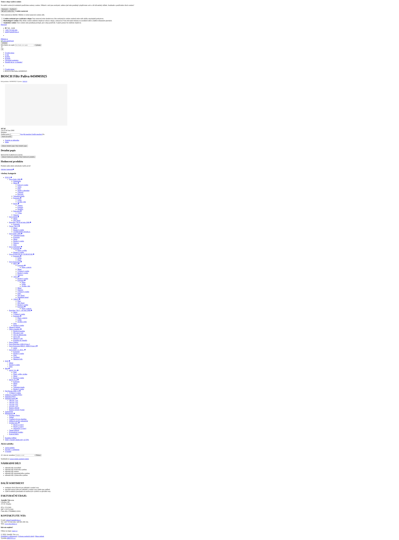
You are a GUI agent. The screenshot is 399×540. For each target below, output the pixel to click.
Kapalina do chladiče (20, 340)
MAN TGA (13, 380)
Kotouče (20, 207)
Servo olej (16, 337)
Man (6, 368)
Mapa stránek (39, 536)
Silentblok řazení (22, 297)
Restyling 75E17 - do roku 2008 (20, 310)
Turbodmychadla (18, 196)
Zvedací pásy (13, 423)
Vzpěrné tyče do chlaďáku (17, 419)
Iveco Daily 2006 (15, 179)
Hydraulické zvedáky (16, 432)
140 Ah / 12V (13, 402)
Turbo (19, 187)
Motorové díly (18, 359)
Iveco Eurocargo (14, 262)
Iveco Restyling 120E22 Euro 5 (19, 344)
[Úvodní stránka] (7, 41)
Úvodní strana (9, 53)
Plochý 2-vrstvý (18, 426)
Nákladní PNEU (10, 397)
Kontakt (7, 58)
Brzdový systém (18, 230)
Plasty (19, 260)
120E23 (16, 299)
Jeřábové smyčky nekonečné (18, 421)
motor (15, 348)
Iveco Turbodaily (15, 247)
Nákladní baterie (10, 398)
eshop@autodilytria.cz (13, 520)
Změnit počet (5, 134)
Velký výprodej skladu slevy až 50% (17, 440)
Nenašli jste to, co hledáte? (13, 62)
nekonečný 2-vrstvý (19, 428)
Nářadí (11, 417)
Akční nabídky (10, 448)
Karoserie (16, 198)
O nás (7, 55)
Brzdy (15, 204)
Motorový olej (18, 338)
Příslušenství (9, 413)
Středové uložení (14, 327)
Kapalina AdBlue (10, 438)
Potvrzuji (4, 25)
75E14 (15, 277)
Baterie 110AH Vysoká (16, 410)
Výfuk (19, 213)
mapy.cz (14, 531)
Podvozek (16, 211)
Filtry (19, 189)
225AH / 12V (13, 406)
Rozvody (20, 194)
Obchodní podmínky (12, 60)
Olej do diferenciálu (19, 335)
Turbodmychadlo (19, 387)
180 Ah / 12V (13, 400)
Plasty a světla (22, 250)
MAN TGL (13, 370)
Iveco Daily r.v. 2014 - (16, 350)
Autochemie (9, 411)
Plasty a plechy (26, 267)
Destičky (20, 209)
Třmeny (20, 205)
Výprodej (8, 451)
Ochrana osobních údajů (26, 536)
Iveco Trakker (13, 342)
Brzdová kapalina (19, 331)
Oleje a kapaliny (14, 329)
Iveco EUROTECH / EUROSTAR (21, 254)
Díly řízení (16, 220)
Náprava (16, 215)
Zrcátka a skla (22, 322)
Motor (15, 183)
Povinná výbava (14, 415)
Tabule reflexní (14, 430)
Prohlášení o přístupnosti (9, 536)
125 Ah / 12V (13, 404)
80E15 (15, 263)
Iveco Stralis (13, 217)
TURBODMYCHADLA (21, 232)
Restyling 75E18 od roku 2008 (19, 222)
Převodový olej (18, 333)
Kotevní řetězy (14, 434)
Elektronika (17, 181)
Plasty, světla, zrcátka (20, 374)
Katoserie (16, 382)
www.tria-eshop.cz (11, 524)
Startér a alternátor (23, 190)
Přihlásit (38, 455)
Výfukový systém (23, 271)
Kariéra (7, 56)
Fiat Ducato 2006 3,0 (12, 391)
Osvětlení (16, 357)
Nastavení (5, 9)
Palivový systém (22, 185)
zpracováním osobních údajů (19, 459)
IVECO (8, 177)
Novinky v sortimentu (12, 449)
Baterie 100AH (14, 408)
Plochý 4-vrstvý (18, 425)
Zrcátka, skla (21, 202)
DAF (7, 361)
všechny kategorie (7, 169)
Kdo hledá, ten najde (7, 45)
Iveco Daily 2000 (15, 234)
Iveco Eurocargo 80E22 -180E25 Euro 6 (22, 346)
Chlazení (20, 192)
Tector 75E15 (13, 226)
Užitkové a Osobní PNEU (13, 395)
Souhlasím (13, 9)
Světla (19, 200)
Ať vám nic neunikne (8, 455)
